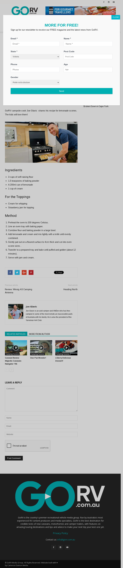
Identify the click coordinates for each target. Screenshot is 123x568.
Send (61, 91)
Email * (14, 38)
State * (14, 51)
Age (66, 64)
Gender (14, 77)
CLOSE (116, 17)
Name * (67, 38)
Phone (14, 64)
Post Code (69, 51)
